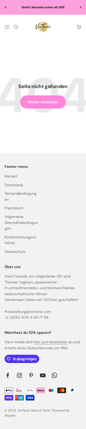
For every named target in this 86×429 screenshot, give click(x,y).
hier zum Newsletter (50, 342)
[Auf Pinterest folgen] (31, 375)
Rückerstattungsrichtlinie (20, 240)
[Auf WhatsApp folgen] (54, 375)
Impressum (14, 208)
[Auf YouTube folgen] (43, 375)
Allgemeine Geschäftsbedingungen (21, 222)
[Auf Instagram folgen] (19, 375)
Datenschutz (15, 251)
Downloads (14, 185)
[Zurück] (5, 7)
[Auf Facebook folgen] (8, 375)
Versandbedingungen (20, 196)
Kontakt (11, 176)
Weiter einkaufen (43, 102)
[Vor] (80, 7)
